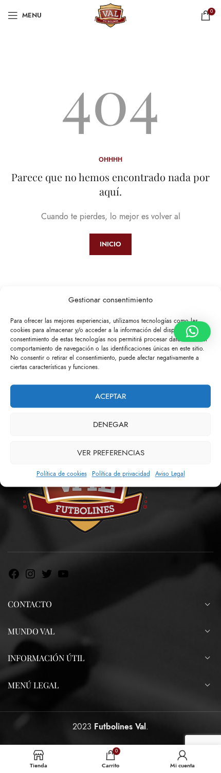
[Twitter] (47, 577)
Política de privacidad (121, 474)
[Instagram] (30, 577)
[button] (192, 331)
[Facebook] (14, 577)
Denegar (110, 424)
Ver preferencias (110, 453)
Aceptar (110, 396)
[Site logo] (110, 15)
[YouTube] (63, 577)
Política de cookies (61, 474)
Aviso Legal (170, 474)
